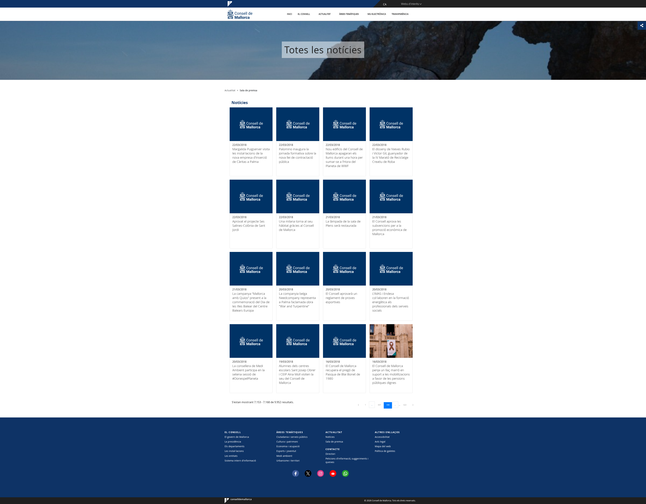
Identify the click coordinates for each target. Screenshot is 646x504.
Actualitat (325, 14)
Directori (330, 453)
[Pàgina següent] (412, 404)
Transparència (400, 14)
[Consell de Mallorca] (239, 14)
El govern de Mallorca (237, 436)
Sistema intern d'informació (240, 460)
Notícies (330, 436)
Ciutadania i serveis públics (292, 436)
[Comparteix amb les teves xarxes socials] (642, 25)
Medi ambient (284, 455)
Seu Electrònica (376, 14)
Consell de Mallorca (235, 500)
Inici (289, 14)
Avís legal (380, 441)
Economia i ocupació (287, 446)
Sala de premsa (334, 441)
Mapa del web (383, 446)
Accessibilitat (382, 436)
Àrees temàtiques (349, 14)
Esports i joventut (286, 451)
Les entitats (231, 455)
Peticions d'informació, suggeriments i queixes (347, 460)
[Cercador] (415, 14)
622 (406, 404)
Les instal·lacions (234, 451)
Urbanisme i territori (288, 460)
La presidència (233, 441)
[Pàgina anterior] (358, 404)
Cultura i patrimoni (287, 441)
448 (389, 404)
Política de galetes (385, 451)
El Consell (304, 14)
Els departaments (234, 446)
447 (380, 404)
